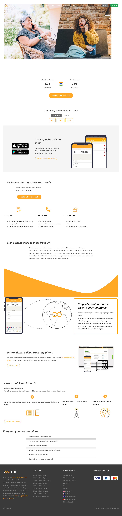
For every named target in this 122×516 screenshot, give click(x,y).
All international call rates (41, 496)
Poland (11, 498)
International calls (68, 478)
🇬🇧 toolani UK (67, 494)
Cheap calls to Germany (40, 491)
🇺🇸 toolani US (67, 491)
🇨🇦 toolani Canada (69, 499)
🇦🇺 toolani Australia (69, 496)
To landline (56, 115)
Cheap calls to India (39, 475)
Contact (65, 483)
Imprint (97, 508)
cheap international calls (19, 477)
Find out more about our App (46, 158)
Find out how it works (13, 421)
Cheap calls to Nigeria (40, 478)
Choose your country (69, 480)
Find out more (13, 365)
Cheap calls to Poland (40, 488)
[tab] (61, 437)
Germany (16, 496)
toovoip (65, 488)
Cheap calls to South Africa (41, 480)
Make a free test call (61, 95)
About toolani (67, 475)
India (4, 498)
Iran (26, 496)
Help (64, 486)
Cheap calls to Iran (39, 486)
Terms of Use (104, 508)
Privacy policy (114, 508)
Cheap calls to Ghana (40, 483)
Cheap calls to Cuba (39, 494)
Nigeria (22, 496)
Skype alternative (68, 502)
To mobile (66, 115)
